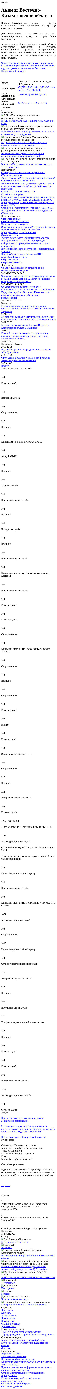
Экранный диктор (10, 1353)
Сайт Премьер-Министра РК (16, 1383)
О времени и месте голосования (18, 180)
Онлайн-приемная (10, 1323)
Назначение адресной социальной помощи (23, 1137)
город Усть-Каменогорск (14, 257)
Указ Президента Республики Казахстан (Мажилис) (28, 178)
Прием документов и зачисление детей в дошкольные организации (22, 1119)
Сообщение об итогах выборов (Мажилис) (23, 172)
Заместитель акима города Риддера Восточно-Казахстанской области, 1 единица (25, 326)
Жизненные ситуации (12, 1381)
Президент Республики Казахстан (18, 232)
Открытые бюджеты (11, 262)
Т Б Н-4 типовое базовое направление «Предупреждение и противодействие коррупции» (27, 1333)
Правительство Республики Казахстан (21, 229)
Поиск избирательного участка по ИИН (22, 254)
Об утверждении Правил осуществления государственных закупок (22, 269)
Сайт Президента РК (12, 1386)
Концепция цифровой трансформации (21, 1378)
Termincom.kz (8, 1283)
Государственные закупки (14, 224)
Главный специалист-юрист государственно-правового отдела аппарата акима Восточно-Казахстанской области (24, 336)
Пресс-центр (7, 1321)
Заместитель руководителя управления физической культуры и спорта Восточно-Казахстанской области (28, 318)
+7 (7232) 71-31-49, (27, 103)
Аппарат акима (9, 1315)
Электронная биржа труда (14, 1299)
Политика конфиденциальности (18, 1359)
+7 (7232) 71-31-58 (30, 90)
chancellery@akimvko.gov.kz (32, 94)
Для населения (8, 1326)
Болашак (5, 1293)
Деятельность (8, 1318)
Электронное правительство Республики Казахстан (28, 227)
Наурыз (5, 366)
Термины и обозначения (13, 1356)
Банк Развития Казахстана (14, 1242)
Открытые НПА (9, 235)
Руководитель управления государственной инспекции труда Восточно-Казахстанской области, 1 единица (28, 309)
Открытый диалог (10, 259)
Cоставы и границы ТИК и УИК (18, 191)
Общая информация (11, 175)
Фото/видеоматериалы (13, 194)
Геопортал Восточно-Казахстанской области (24, 1304)
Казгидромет (8, 1288)
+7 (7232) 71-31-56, (28, 87)
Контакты (6, 1313)
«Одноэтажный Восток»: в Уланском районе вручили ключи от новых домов (24, 143)
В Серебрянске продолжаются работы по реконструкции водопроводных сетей (22, 154)
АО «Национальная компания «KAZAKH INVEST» (28, 1277)
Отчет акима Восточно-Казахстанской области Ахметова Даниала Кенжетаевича (25, 359)
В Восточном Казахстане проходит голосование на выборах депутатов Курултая (27, 133)
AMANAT (6, 1247)
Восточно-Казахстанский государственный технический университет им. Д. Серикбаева (24, 1268)
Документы (7, 1310)
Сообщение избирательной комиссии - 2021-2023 (26, 208)
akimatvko (6, 1348)
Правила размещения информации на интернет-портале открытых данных (26, 1368)
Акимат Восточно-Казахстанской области (23, 1340)
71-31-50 (42, 103)
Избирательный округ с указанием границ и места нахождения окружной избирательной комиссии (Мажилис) (27, 186)
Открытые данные (10, 218)
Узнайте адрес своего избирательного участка (25, 238)
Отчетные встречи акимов (15, 221)
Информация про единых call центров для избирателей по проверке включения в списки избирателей (25, 243)
